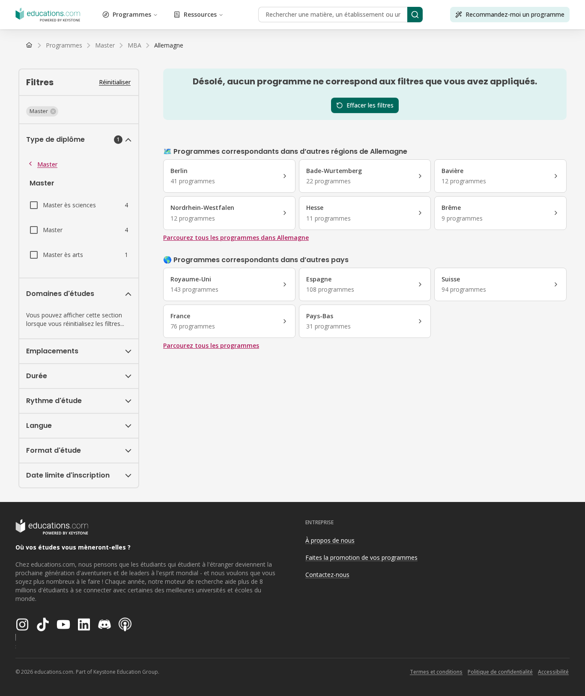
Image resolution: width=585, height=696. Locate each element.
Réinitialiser (115, 82)
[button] (42, 111)
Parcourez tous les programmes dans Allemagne (236, 237)
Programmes (132, 14)
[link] (168, 45)
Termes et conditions (436, 671)
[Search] (415, 14)
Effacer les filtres (370, 105)
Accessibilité (553, 671)
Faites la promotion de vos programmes (361, 557)
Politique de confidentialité (500, 671)
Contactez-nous (327, 575)
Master (47, 164)
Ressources (200, 14)
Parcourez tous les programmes (211, 345)
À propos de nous (330, 540)
